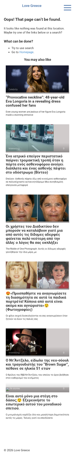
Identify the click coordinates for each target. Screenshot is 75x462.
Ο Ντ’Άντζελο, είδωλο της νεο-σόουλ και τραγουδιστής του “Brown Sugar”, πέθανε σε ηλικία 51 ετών (37, 364)
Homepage (26, 52)
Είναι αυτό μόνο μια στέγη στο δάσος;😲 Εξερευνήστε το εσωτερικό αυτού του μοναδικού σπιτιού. (33, 402)
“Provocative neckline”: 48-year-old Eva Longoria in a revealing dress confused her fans (35, 101)
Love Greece (32, 6)
